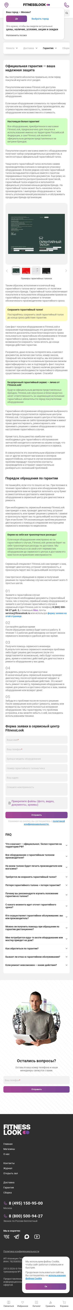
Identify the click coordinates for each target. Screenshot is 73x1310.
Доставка (8, 1182)
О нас (6, 1154)
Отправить (36, 815)
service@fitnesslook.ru (18, 613)
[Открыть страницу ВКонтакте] (6, 1237)
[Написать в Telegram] (17, 1237)
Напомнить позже (16, 35)
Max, (36, 610)
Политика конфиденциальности (21, 1251)
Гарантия (8, 1187)
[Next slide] (66, 270)
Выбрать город (40, 18)
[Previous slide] (6, 270)
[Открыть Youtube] (37, 1237)
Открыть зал (10, 1173)
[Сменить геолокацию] (6, 5)
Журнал (7, 1168)
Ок (46, 1286)
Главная (8, 1144)
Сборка (7, 1192)
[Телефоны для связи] (66, 5)
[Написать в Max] (27, 1237)
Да (16, 19)
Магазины (9, 1149)
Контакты (9, 1163)
